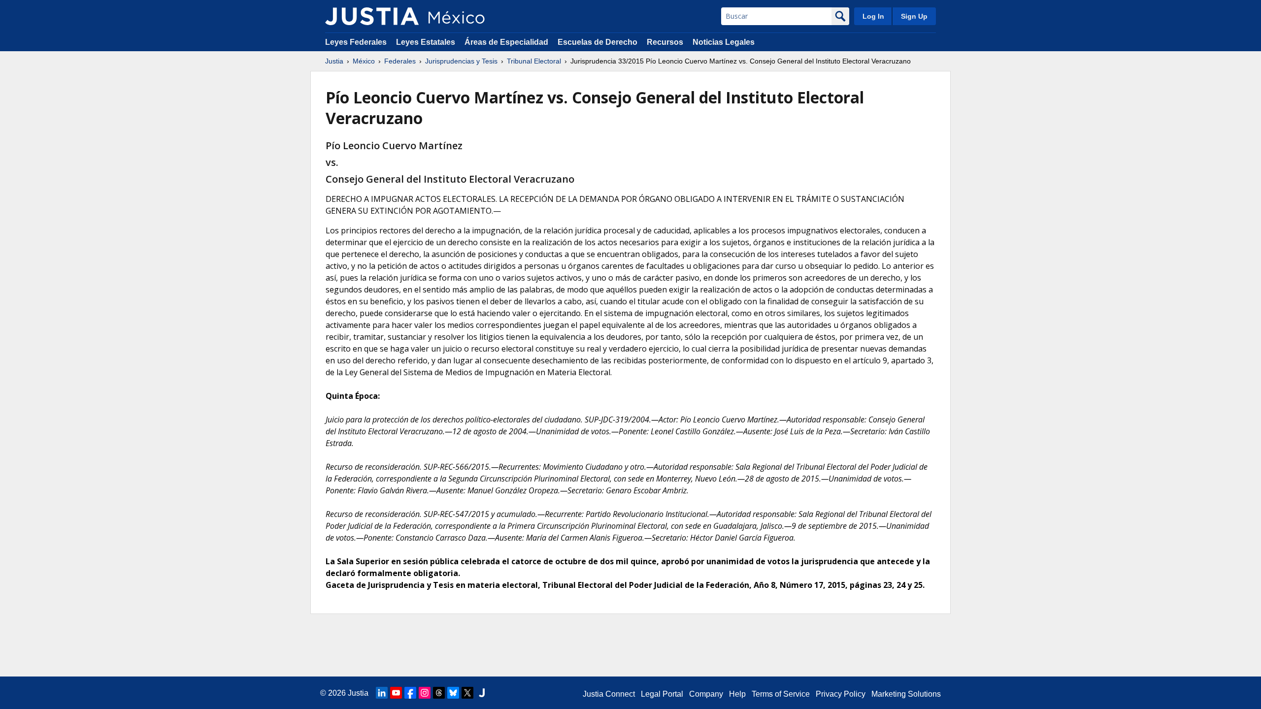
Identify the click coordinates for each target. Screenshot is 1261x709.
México (364, 61)
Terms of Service (781, 694)
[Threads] (439, 693)
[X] (467, 693)
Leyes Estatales (425, 42)
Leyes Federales (356, 42)
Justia (334, 61)
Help (737, 694)
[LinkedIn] (382, 693)
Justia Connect (609, 694)
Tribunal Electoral (534, 61)
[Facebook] (410, 693)
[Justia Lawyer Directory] (482, 693)
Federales (400, 61)
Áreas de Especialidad (506, 42)
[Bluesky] (453, 693)
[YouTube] (396, 693)
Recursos (665, 42)
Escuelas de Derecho (597, 42)
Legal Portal (662, 694)
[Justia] (372, 16)
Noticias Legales (724, 42)
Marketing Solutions (906, 694)
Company (706, 694)
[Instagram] (425, 693)
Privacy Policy (840, 694)
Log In (873, 16)
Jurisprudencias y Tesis (461, 61)
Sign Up (914, 16)
